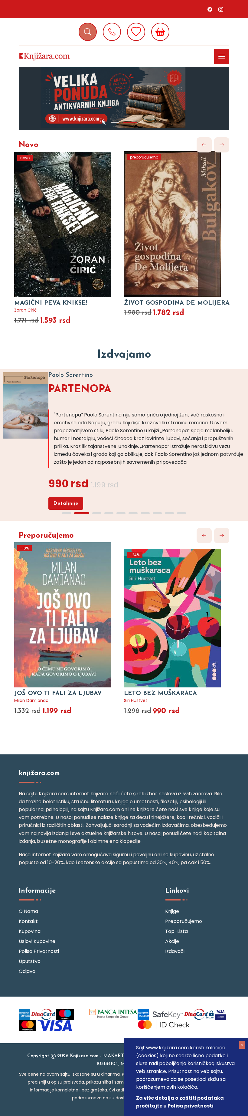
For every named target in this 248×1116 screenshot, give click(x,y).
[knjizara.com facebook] (209, 9)
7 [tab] (145, 513)
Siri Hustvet (135, 700)
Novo (28, 145)
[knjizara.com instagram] (220, 9)
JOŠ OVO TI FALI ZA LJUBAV (58, 693)
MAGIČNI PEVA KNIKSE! (50, 303)
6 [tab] (133, 513)
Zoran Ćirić (25, 310)
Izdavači (174, 951)
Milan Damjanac (31, 700)
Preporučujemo (46, 536)
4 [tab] (108, 513)
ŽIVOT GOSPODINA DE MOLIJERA (177, 303)
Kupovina (30, 931)
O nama (28, 911)
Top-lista (176, 931)
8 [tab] (157, 513)
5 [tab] (121, 513)
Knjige (172, 911)
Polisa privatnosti (39, 951)
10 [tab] (181, 513)
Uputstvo (30, 961)
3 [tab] (96, 513)
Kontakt (28, 921)
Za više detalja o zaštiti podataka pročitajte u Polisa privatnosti (180, 1101)
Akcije (172, 941)
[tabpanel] (124, 98)
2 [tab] (130, 122)
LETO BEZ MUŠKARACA (160, 693)
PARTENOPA (79, 389)
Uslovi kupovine (37, 941)
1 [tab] (114, 122)
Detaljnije (65, 503)
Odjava (27, 971)
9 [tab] (169, 513)
